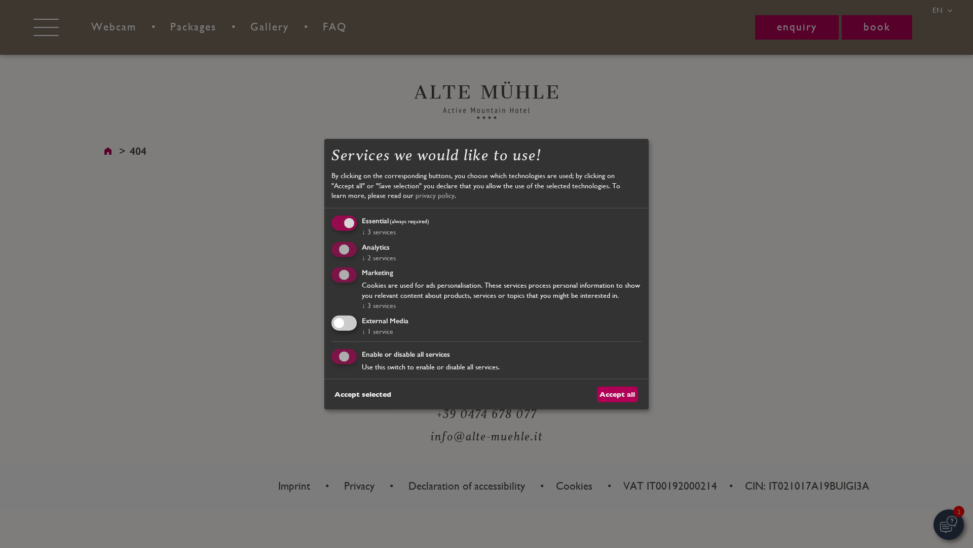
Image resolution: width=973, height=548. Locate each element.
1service (377, 331)
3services (379, 231)
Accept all (617, 394)
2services (379, 257)
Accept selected (362, 394)
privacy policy (435, 195)
